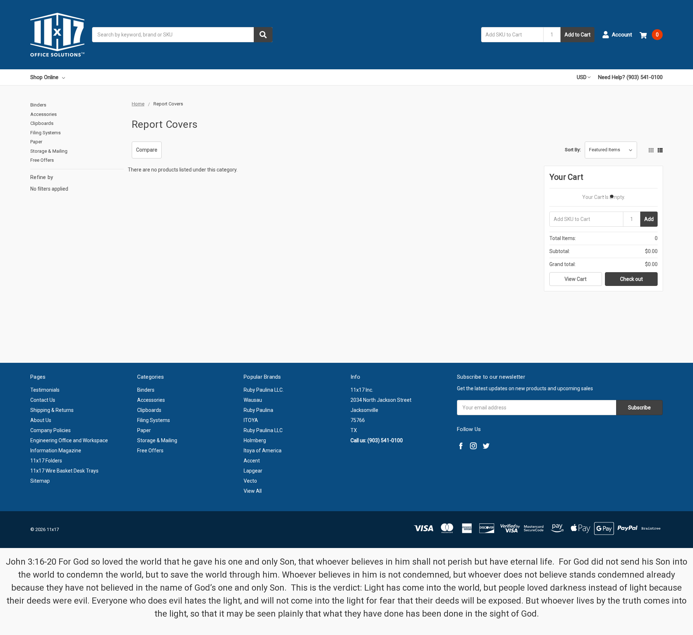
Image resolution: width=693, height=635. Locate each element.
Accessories (43, 114)
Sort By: (573, 149)
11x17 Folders (46, 461)
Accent (252, 461)
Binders (38, 105)
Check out (631, 279)
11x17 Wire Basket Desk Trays (64, 471)
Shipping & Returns (52, 410)
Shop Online (44, 77)
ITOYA (251, 420)
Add (649, 219)
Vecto (250, 481)
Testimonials (45, 390)
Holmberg (255, 440)
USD (582, 77)
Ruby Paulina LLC (263, 430)
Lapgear (253, 471)
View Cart (576, 279)
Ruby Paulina (258, 410)
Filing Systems (45, 132)
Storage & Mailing (48, 151)
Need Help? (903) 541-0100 (630, 77)
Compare (146, 150)
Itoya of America (263, 450)
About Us (40, 420)
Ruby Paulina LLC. (264, 390)
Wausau (253, 400)
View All (253, 491)
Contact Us (42, 400)
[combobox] (182, 34)
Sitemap (40, 481)
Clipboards (41, 123)
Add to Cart (577, 35)
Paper (36, 141)
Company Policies (50, 430)
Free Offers (42, 160)
